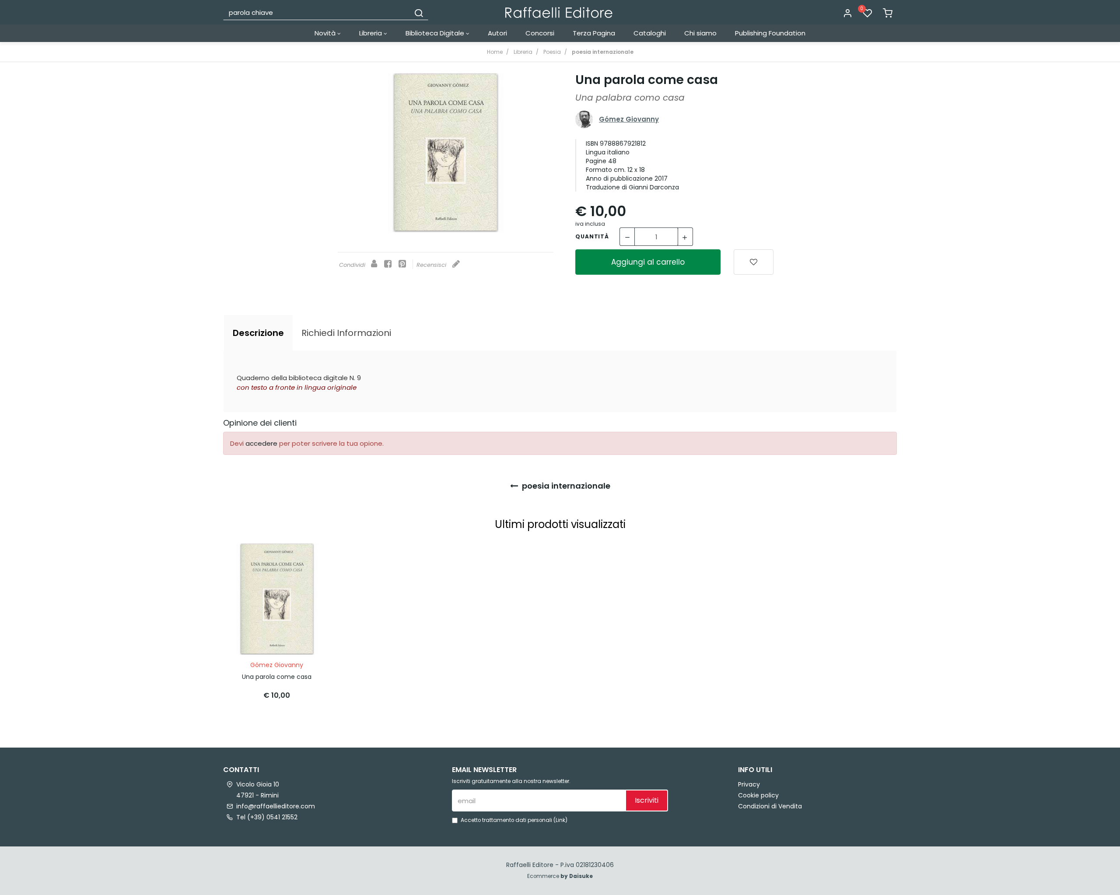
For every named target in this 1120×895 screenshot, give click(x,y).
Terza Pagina (594, 33)
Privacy (749, 784)
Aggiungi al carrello (648, 262)
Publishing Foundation (770, 33)
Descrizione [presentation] (258, 333)
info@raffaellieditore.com (275, 806)
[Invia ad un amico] (374, 264)
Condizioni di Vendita (770, 806)
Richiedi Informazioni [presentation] (346, 333)
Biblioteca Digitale (436, 33)
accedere (261, 443)
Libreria (371, 33)
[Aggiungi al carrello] (307, 558)
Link (560, 820)
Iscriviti (646, 800)
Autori (497, 33)
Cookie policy (758, 795)
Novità (326, 33)
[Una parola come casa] (445, 152)
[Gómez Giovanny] (584, 119)
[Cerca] (418, 12)
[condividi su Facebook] (388, 264)
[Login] (847, 13)
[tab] (258, 333)
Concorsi (539, 33)
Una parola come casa (277, 676)
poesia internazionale (565, 485)
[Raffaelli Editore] (558, 12)
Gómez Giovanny (629, 119)
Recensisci (432, 265)
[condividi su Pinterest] (402, 264)
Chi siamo (700, 33)
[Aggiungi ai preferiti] (754, 262)
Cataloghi (650, 33)
